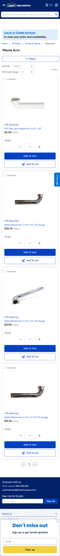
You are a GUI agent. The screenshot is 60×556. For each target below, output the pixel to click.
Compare (11, 79)
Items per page (10, 71)
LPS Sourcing (11, 124)
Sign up (30, 549)
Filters (32, 58)
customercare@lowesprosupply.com (19, 490)
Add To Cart (30, 156)
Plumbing (16, 43)
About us (7, 513)
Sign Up (51, 501)
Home (4, 43)
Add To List (32, 164)
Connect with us (11, 482)
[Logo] (19, 5)
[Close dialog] (57, 521)
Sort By (6, 66)
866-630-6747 (22, 486)
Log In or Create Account (19, 33)
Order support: (15, 486)
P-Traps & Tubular (32, 43)
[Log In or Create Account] (57, 4)
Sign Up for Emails (12, 496)
